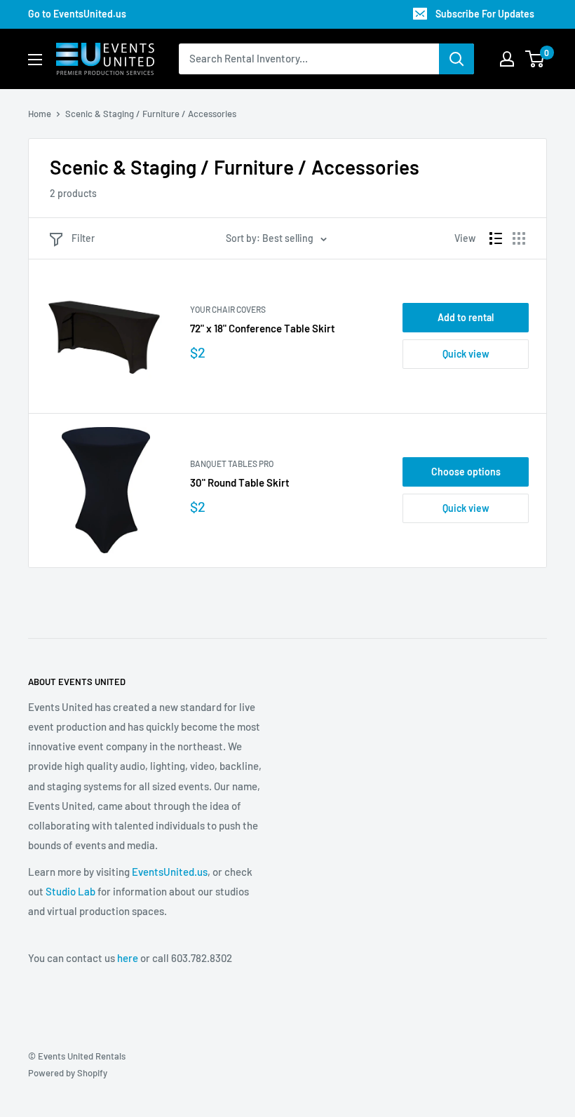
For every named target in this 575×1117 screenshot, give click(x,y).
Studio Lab (70, 891)
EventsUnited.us (170, 871)
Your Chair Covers (228, 309)
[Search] (456, 58)
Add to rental (466, 317)
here (127, 958)
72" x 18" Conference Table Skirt (262, 328)
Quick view (465, 354)
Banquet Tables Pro (231, 463)
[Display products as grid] (519, 238)
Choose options (466, 472)
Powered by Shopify (67, 1072)
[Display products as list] (495, 238)
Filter (83, 238)
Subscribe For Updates (484, 14)
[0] (535, 58)
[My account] (507, 59)
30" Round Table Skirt (240, 482)
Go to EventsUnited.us (77, 14)
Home (39, 113)
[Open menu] (35, 59)
